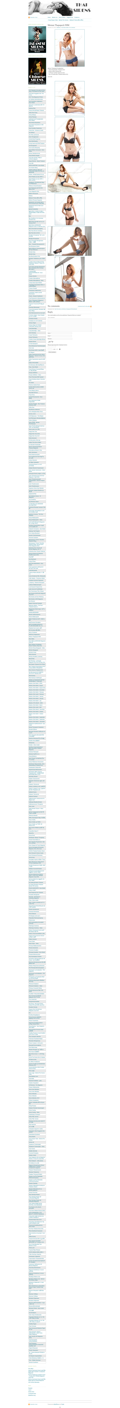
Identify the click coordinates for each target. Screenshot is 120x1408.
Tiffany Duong (32, 1236)
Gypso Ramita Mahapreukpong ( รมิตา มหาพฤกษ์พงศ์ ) (36, 426)
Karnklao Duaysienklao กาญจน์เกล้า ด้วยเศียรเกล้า (36, 526)
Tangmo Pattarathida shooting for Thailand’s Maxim (37, 1186)
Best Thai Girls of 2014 (34, 233)
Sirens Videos (62, 17)
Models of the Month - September (37, 717)
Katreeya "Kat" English (34, 531)
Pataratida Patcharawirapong (36, 918)
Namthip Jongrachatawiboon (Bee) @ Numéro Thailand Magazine (36, 748)
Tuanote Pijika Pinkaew (34, 1250)
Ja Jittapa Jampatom (34, 462)
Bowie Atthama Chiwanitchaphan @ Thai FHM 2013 (37, 249)
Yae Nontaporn (32, 1312)
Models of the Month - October (36, 711)
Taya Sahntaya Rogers (34, 1194)
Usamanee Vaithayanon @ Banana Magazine (35, 1265)
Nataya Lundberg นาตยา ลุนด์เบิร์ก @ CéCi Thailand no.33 (37, 789)
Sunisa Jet (31, 1142)
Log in (29, 1390)
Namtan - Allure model (34, 745)
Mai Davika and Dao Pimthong (36, 596)
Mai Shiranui (32, 601)
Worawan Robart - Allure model (36, 1308)
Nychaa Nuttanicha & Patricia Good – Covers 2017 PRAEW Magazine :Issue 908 (36, 1376)
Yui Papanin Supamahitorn (35, 1356)
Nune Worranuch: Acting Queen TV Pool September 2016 (36, 862)
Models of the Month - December (36, 690)
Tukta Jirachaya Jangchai (35, 1254)
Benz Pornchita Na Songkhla (36, 228)
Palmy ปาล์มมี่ (32, 890)
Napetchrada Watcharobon (35, 769)
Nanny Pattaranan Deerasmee (36, 761)
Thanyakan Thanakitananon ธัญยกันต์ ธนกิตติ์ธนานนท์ (36, 1222)
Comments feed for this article (84, 306)
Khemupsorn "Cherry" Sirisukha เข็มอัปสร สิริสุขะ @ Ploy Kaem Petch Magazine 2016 (36, 544)
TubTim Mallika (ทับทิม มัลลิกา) (36, 1252)
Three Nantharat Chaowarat (35, 1231)
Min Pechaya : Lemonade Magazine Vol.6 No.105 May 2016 (37, 661)
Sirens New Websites (34, 1089)
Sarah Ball (31, 1078)
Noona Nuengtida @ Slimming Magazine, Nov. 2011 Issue (36, 848)
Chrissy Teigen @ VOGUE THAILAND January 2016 (35, 325)
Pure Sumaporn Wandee (35, 1036)
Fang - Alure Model (33, 367)
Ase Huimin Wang (33, 167)
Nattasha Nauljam (33, 796)
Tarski (62, 1404)
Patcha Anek (32, 920)
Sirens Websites (33, 1093)
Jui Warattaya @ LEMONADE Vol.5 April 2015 (36, 504)
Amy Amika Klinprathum (34, 122)
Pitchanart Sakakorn (34, 983)
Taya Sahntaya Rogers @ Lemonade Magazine (35, 1197)
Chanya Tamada (33, 288)
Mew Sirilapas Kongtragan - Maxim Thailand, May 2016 (35, 645)
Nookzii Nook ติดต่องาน (34, 839)
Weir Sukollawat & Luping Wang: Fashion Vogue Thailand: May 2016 (37, 1287)
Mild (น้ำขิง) (31, 658)
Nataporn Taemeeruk (34, 784)
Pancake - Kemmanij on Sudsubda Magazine (34, 897)
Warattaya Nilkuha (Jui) (34, 1276)
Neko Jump (31, 806)
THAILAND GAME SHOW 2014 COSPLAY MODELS (36, 1217)
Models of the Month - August (36, 685)
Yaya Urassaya (32, 1326)
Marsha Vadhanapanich (34, 614)
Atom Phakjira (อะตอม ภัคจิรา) (36, 176)
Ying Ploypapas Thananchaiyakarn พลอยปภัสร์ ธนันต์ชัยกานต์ (36, 1345)
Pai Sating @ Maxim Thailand (36, 882)
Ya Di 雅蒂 (31, 1310)
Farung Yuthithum (33, 372)
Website (50, 338)
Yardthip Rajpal (32, 1324)
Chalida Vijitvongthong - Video (36, 280)
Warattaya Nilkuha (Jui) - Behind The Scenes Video (36, 1279)
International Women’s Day (35, 450)
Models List (54, 17)
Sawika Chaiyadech (33, 1083)
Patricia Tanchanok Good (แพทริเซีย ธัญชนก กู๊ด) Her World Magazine (36, 1380)
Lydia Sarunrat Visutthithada (35, 589)
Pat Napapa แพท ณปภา (34, 915)
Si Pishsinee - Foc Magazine (36, 1085)
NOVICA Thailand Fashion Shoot (37, 851)
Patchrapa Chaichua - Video (35, 928)
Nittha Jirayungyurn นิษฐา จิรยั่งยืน (37, 817)
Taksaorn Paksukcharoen (35, 1170)
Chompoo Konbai (33, 318)
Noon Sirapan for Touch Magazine (37, 845)
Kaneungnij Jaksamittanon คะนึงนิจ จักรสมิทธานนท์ (36, 511)
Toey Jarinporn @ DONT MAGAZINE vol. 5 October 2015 (36, 1241)
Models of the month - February (36, 694)
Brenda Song (32, 252)
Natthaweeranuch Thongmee (36, 804)
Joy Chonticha (32, 499)
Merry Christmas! (33, 632)
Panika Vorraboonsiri (34, 909)
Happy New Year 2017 (34, 436)
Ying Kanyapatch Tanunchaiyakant (33, 1340)
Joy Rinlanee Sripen (34, 501)
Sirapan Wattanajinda (34, 1087)
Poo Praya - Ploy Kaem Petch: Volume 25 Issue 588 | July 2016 (36, 1004)
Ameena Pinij (32, 108)
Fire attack (31, 382)
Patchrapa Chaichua (34, 925)
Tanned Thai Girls (33, 1192)
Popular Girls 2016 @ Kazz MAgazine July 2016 (35, 1010)
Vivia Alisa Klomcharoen (34, 1267)
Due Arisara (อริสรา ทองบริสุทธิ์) (36, 350)
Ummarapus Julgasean (34, 1256)
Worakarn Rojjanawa (34, 1298)
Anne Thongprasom (33, 137)
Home (49, 17)
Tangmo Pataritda (33, 1183)
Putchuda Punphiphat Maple (36, 1038)
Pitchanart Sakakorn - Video (35, 986)
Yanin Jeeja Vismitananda (35, 1314)
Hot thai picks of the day (34, 440)
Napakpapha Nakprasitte (35, 767)
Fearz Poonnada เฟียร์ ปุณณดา (36, 377)
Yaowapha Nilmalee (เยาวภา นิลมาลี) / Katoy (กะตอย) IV (36, 1321)
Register (30, 1388)
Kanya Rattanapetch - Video (35, 519)
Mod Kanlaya (32, 675)
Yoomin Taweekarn (33, 1350)
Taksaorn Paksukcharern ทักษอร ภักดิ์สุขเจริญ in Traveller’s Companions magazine (36, 1166)
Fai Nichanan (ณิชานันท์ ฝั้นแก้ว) (36, 365)
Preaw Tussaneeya (33, 1020)
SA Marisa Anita (32, 1059)
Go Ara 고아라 (32, 413)
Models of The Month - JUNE (36, 703)
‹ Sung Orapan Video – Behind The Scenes (58, 20)
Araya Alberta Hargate (34, 155)
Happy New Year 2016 (34, 433)
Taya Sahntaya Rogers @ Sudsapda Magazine (35, 1201)
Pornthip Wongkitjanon (34, 1015)
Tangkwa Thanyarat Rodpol (35, 1174)
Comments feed (32, 1393)
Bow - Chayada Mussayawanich (36, 244)
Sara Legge (32, 1070)
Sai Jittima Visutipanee (34, 1061)
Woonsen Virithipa (33, 1294)
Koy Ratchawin (32, 559)
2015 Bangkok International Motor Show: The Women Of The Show (37, 91)
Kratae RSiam (32, 561)
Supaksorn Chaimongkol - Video (36, 1146)
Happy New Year (33, 431)
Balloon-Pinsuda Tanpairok (35, 200)
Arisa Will (31, 163)
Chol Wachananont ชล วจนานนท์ (37, 313)
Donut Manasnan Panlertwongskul (37, 346)
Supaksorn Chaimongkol (35, 1144)
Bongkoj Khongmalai (34, 238)
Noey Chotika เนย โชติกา (35, 822)
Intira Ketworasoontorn (34, 454)
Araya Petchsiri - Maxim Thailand (37, 161)
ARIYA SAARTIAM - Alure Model (36, 165)
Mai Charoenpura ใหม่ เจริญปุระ (36, 591)
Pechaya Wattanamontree (35, 945)
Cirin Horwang (32, 332)
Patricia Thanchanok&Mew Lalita (37, 933)
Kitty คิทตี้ (31, 557)
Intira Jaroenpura (33, 452)
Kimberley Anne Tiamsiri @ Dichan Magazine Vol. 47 (35, 548)
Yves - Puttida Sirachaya (34, 1360)
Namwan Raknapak (33, 751)
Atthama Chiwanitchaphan (35, 185)
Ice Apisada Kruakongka (34, 444)
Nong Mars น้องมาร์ (33, 831)
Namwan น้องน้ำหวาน (34, 754)
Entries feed (31, 1391)
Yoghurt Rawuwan (33, 1348)
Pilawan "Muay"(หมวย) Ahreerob (36, 965)
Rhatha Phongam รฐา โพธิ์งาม (36, 1049)
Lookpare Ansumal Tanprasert (36, 580)
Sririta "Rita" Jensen (33, 1116)
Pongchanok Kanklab (34, 1001)
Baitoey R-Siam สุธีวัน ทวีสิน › (77, 20)
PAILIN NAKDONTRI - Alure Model (37, 888)
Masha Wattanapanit (34, 616)
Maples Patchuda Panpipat (35, 603)
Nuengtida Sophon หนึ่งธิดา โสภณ (37, 859)
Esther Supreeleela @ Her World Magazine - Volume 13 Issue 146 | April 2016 (37, 356)
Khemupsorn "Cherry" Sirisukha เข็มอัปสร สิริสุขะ (36, 540)
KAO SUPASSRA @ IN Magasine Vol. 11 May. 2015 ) (37, 522)
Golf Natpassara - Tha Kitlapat (36, 416)
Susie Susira (32, 1148)
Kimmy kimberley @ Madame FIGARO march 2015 (36, 554)
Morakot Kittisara (33, 729)
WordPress (56, 1404)
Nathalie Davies (33, 792)
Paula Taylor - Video (34, 943)
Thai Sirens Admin (65, 27)
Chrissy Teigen (32, 323)
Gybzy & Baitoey (33, 420)
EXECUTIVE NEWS (33, 362)
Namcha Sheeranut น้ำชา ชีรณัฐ (36, 738)
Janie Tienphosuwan (34, 484)
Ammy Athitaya (32, 114)
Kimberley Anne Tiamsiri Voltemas (37, 551)
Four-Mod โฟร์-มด (33, 392)
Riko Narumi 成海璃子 (34, 1051)
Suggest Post (70, 17)
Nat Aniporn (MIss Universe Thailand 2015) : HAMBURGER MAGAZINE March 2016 (36, 773)
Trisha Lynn (32, 1247)
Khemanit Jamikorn (33, 537)
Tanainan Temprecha (34, 1172)
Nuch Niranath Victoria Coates (36, 853)
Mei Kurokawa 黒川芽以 (34, 630)
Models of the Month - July (35, 700)
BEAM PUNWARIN (33, 209)
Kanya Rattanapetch (34, 517)
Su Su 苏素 (31, 1126)
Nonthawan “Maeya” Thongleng (36, 837)
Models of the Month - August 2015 (37, 687)
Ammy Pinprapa (33, 117)
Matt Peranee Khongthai (34, 622)
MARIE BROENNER (34, 612)
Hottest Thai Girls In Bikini (35, 442)
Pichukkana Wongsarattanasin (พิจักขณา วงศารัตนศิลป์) (37, 959)
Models (58, 27)
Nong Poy (31, 833)
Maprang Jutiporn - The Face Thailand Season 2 (36, 606)
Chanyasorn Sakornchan (35, 290)
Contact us (76, 17)
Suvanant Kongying (33, 1153)
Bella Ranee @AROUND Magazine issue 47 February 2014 (37, 226)
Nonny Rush (32, 835)
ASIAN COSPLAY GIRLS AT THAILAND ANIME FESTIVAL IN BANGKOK (36, 171)
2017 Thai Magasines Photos (36, 97)
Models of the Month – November (37, 721)
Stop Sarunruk (32, 1124)
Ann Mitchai (32, 132)
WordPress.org (31, 1395)
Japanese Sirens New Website (36, 488)
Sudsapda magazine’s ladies (36, 1128)
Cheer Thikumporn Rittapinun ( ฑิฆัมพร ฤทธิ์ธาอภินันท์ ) (36, 301)
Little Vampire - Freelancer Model (37, 578)
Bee (30, 216)
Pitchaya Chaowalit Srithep (35, 988)
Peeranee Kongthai (33, 950)
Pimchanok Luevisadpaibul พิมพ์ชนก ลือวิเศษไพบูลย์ (36, 977)
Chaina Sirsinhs (33, 276)
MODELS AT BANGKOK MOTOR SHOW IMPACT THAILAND (36, 680)
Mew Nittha (31, 639)
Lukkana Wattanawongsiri (35, 584)
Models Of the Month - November (37, 709)
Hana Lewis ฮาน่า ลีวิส (34, 429)
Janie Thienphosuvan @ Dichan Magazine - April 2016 (36, 476)
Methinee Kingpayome (34, 634)
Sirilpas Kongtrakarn (34, 1100)
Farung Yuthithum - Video (35, 375)
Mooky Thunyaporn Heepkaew (36, 727)
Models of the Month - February (36, 692)
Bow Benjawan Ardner (34, 246)
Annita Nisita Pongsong (34, 139)
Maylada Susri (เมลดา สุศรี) (35, 628)
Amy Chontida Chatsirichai (35, 128)
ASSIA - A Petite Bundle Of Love (36, 174)
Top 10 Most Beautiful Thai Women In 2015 (35, 1245)
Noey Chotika (32, 819)
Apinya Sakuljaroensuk (34, 153)
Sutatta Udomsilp (33, 1151)
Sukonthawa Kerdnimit (34, 1134)
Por (30, 1012)
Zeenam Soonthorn (33, 1362)
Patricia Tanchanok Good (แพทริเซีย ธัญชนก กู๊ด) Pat (36, 931)
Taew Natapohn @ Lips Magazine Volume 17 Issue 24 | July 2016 (37, 1158)
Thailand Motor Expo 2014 (35, 1219)
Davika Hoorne (32, 341)
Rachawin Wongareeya (34, 1040)
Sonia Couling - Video (34, 1112)
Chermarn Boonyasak (34, 307)
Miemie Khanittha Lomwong (35, 656)
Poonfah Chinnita (33, 1007)
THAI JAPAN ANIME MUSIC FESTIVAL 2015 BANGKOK (35, 1204)
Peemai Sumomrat (33, 947)
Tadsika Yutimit (32, 1155)
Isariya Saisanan (33, 460)
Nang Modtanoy (33, 756)
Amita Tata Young (33, 112)
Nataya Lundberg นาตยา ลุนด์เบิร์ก (37, 786)
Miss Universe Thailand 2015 (36, 670)
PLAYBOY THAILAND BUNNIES (36, 993)
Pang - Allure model (33, 900)
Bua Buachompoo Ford (34, 256)
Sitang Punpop (32, 1105)
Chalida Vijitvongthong (34, 278)
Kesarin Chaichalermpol (34, 535)
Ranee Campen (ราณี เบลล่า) (36, 1043)
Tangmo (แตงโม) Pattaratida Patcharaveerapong (35, 1177)
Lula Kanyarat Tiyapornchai (35, 587)
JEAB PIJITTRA (32, 494)
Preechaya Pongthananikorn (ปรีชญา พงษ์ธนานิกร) (36, 1023)
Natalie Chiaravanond (34, 778)
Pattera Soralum (33, 939)
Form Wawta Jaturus (34, 390)
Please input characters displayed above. (57, 345)
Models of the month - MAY (35, 707)
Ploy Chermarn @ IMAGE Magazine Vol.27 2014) (35, 996)
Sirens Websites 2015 (34, 1098)
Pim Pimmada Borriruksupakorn (36, 967)
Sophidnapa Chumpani (34, 1114)
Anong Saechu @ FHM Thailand (36, 143)
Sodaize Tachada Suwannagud (36, 1108)
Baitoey (31, 195)
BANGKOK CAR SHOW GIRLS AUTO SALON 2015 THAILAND (36, 203)
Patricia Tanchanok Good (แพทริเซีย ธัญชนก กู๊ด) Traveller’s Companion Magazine (36, 1372)
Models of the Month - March (35, 705)
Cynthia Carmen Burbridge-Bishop (37, 339)
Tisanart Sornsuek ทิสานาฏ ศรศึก (37, 1238)
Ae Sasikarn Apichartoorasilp (36, 99)
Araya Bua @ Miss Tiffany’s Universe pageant (35, 158)
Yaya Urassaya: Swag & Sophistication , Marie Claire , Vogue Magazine (36, 1333)
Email (49, 336)
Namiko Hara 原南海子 (34, 740)
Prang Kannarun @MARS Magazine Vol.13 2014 (35, 1018)
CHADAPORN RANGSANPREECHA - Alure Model (36, 273)
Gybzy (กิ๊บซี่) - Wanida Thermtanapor (34, 423)
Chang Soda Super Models (35, 282)
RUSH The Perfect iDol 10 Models (37, 1057)
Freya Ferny (32, 394)
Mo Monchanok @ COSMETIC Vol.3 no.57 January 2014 (36, 673)
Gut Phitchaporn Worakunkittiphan (37, 418)
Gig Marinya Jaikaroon (34, 409)
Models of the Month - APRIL (35, 683)
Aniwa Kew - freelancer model (36, 130)
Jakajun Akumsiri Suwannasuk (36, 468)
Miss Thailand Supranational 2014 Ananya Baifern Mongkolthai (37, 667)
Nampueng (31, 742)
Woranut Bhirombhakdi (34, 1306)
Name (49, 333)
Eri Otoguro (31, 352)
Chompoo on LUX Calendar (35, 320)
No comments (72, 27)
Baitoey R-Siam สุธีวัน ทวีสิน (35, 198)
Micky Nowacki (32, 654)
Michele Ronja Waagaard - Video (37, 648)
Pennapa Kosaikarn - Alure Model (37, 952)
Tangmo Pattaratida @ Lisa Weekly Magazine (35, 1189)
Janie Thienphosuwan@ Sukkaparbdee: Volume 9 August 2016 (36, 480)
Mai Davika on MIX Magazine (36, 599)
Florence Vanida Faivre (34, 384)
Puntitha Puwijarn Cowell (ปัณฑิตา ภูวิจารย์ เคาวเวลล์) (37, 1033)
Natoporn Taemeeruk (34, 794)
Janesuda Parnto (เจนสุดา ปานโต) (37, 473)
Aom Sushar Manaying (34, 147)
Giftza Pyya (31, 407)
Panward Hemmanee (34, 911)
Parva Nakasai (32, 913)
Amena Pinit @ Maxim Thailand (36, 110)
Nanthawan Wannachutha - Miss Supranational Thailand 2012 (36, 764)
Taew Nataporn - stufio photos (36, 1160)
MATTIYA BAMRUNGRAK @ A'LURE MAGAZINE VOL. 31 (36, 625)
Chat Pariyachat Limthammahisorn (37, 298)
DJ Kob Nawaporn (33, 343)
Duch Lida (31, 348)
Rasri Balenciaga (33, 1047)
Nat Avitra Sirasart (33, 776)
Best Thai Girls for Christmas (35, 230)
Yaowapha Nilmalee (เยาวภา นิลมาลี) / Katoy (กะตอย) (36, 1317)
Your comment (51, 317)
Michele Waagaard (33, 650)
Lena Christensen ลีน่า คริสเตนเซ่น (37, 576)
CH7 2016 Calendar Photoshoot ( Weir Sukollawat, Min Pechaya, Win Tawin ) (37, 268)
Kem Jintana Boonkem (34, 533)
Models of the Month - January (36, 696)
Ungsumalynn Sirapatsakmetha (36, 1258)
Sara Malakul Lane (33, 1076)
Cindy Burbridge (33, 328)
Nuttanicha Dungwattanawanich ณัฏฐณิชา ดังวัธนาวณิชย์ (36, 871)
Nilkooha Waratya (33, 815)
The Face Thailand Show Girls (36, 1228)
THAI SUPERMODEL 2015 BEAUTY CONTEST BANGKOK (36, 1213)
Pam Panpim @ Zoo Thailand (36, 892)
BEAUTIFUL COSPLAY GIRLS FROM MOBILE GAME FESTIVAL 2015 (37, 213)
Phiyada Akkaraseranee (34, 954)
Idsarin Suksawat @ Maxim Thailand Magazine (35, 447)
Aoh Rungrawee (33, 145)
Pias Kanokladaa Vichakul (35, 956)
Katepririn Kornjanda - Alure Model (37, 529)
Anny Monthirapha (33, 141)
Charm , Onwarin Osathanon (36, 296)
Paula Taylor (32, 941)
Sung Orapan (32, 1136)
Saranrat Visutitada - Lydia (35, 1080)
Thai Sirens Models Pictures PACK (37, 1210)
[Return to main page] (60, 15)
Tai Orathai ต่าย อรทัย (34, 1163)
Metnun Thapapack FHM (35, 636)
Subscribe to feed (33, 17)
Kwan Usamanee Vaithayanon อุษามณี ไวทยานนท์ (36, 567)
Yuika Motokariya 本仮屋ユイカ (36, 1358)
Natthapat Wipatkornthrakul (35, 802)
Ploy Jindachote (33, 999)
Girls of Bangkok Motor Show (36, 411)
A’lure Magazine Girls (34, 191)
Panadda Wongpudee (34, 894)
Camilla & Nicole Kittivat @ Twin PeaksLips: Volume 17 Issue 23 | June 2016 (36, 263)
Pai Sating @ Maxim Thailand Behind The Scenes (36, 885)
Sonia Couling (32, 1110)
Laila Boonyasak (33, 570)
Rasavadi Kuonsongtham (35, 1045)
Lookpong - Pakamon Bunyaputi (36, 582)
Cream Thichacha (33, 335)
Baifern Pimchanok (33, 193)
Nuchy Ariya (32, 857)
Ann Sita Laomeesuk (34, 134)
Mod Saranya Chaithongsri (35, 677)
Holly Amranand (33, 438)
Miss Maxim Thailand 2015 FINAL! (37, 664)
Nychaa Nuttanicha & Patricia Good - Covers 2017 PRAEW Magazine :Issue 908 (36, 876)
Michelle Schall (32, 652)
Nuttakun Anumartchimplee (35, 868)
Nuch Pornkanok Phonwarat (35, 855)
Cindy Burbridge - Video (34, 330)
